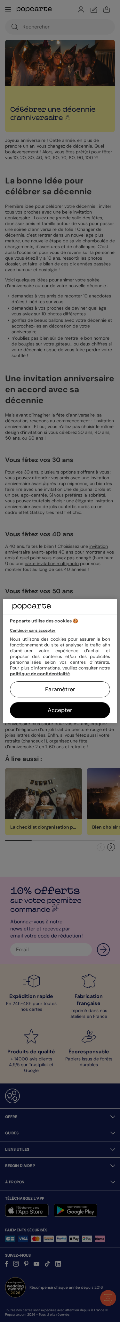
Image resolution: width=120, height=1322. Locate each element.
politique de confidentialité (40, 674)
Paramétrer (60, 689)
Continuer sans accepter (32, 630)
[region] (60, 661)
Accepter (60, 710)
